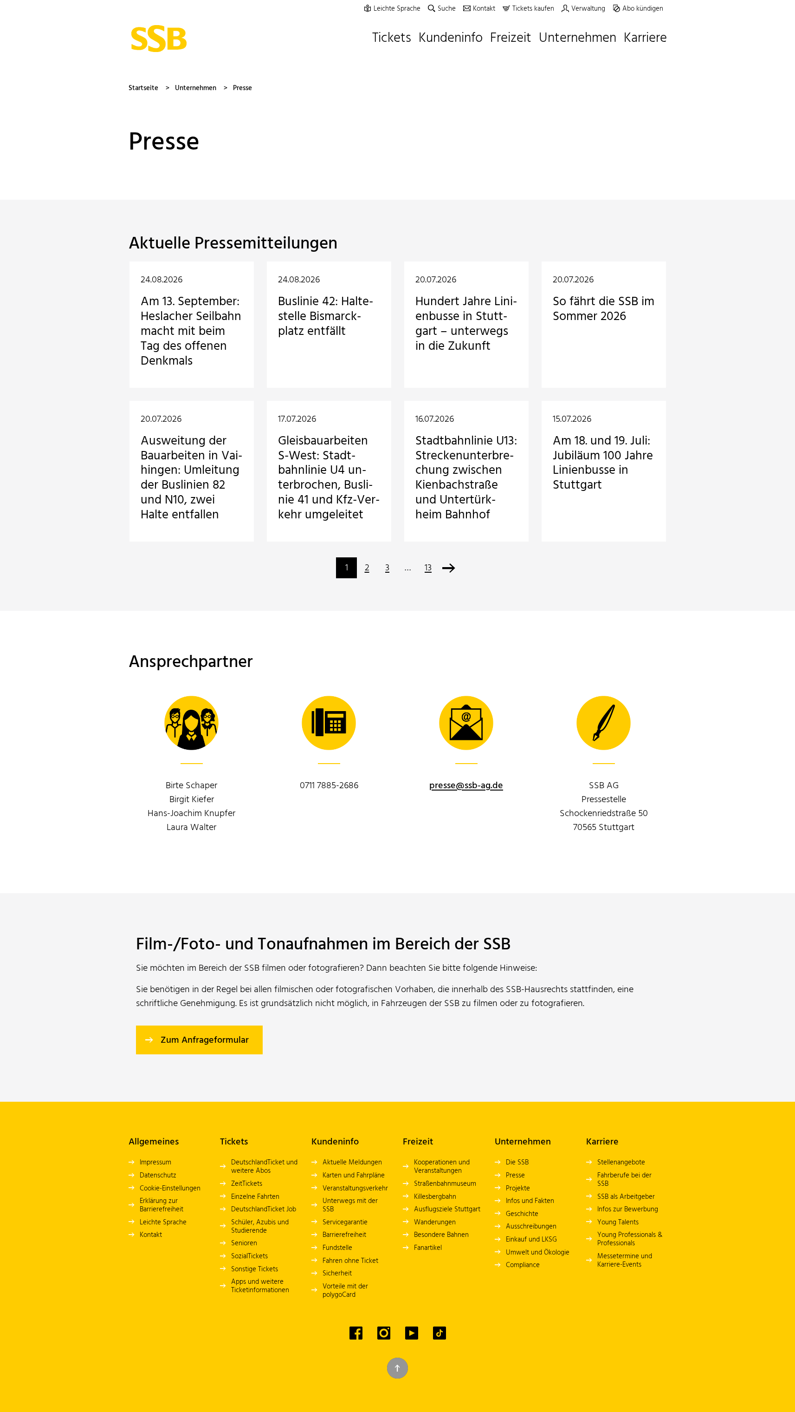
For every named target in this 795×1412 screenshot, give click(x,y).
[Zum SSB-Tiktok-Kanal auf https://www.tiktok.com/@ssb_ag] (439, 1333)
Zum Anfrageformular (205, 1040)
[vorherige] (448, 567)
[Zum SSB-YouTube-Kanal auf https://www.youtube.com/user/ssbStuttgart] (411, 1333)
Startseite (143, 88)
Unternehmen (195, 88)
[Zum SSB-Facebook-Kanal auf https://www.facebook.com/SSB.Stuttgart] (355, 1333)
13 (428, 568)
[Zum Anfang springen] (397, 1368)
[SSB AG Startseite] (161, 38)
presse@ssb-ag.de (466, 785)
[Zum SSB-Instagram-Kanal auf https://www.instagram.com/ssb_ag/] (383, 1333)
